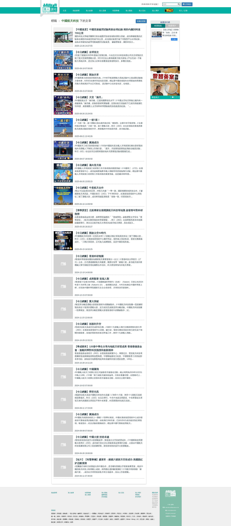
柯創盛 (71, 519)
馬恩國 (122, 516)
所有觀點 (104, 497)
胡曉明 (63, 516)
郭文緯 (149, 513)
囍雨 (71, 522)
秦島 (58, 516)
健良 (111, 519)
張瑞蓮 (59, 513)
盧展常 (122, 519)
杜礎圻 (106, 519)
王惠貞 (93, 516)
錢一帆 (53, 516)
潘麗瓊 (105, 516)
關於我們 (155, 493)
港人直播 (102, 11)
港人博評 (155, 11)
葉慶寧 (111, 516)
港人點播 (89, 11)
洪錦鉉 (77, 519)
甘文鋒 (100, 519)
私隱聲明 (155, 495)
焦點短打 (86, 513)
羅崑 (147, 519)
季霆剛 (87, 516)
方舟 (133, 516)
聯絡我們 (155, 503)
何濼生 (125, 513)
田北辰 (75, 516)
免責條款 (155, 497)
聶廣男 (117, 519)
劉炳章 (107, 513)
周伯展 (99, 516)
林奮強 (66, 522)
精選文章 (60, 522)
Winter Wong (130, 519)
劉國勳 (65, 519)
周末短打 (101, 513)
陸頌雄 (83, 519)
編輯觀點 (104, 495)
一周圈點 (93, 513)
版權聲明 (155, 499)
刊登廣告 (155, 505)
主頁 (64, 11)
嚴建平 (94, 519)
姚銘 (152, 519)
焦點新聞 (76, 11)
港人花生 (142, 11)
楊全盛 (150, 516)
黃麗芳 (89, 519)
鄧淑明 (145, 516)
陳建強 (117, 516)
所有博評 (138, 497)
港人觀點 (129, 11)
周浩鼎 (69, 516)
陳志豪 (53, 522)
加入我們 (155, 501)
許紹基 (137, 513)
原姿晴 (131, 513)
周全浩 (128, 516)
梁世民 (113, 513)
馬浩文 (119, 513)
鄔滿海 (81, 516)
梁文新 (142, 519)
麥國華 (143, 513)
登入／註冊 (183, 11)
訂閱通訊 (187, 4)
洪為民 (139, 516)
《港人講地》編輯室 (75, 513)
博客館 (137, 495)
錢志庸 (59, 519)
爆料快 (154, 507)
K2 (138, 519)
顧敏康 (65, 513)
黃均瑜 (53, 519)
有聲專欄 (115, 11)
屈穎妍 (53, 513)
